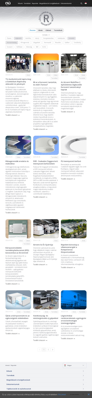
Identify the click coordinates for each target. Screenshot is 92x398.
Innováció (71, 38)
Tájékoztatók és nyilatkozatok (19, 389)
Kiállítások (19, 47)
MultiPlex (28, 38)
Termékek (27, 3)
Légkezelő (18, 38)
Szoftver (67, 42)
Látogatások (36, 42)
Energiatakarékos (48, 38)
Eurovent (9, 47)
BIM (37, 47)
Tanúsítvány (77, 42)
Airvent (7, 365)
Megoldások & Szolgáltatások (49, 3)
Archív (44, 47)
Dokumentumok (66, 3)
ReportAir (35, 3)
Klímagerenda (25, 42)
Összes (32, 30)
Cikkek (48, 30)
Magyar (69, 365)
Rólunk (20, 3)
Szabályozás (61, 38)
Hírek (40, 30)
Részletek (62, 394)
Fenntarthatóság (12, 42)
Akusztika (58, 42)
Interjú (37, 38)
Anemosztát (47, 42)
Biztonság (29, 47)
